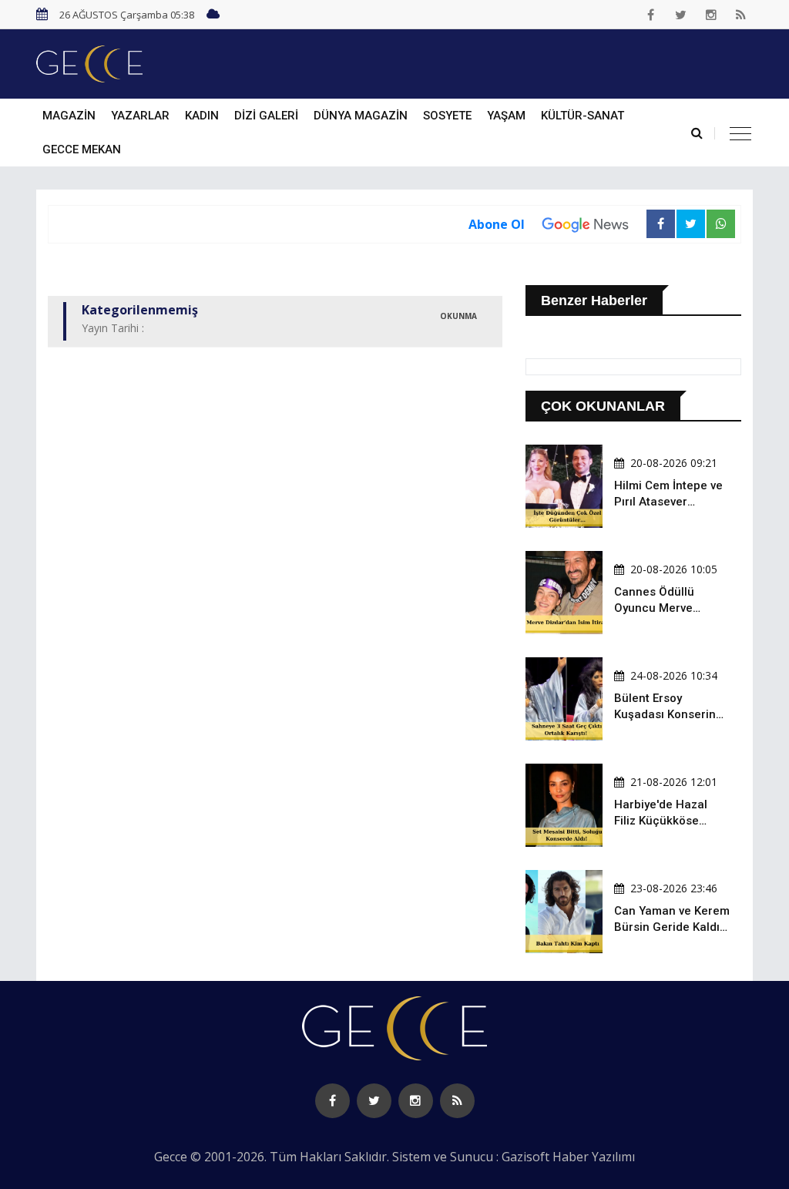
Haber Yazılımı (593, 1156)
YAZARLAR (140, 116)
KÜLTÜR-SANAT (582, 116)
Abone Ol (496, 224)
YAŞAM (506, 116)
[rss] (741, 14)
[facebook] (651, 14)
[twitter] (681, 14)
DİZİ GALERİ (266, 116)
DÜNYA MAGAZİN (361, 116)
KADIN (202, 116)
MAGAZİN (69, 116)
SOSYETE (447, 116)
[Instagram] (711, 14)
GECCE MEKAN (81, 149)
